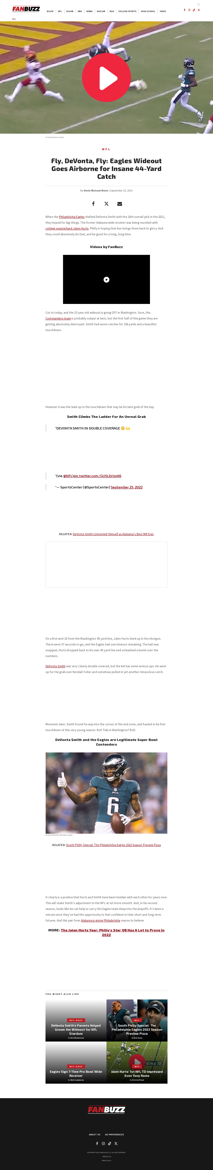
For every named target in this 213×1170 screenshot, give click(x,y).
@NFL (67, 476)
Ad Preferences (114, 1134)
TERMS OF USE (106, 1157)
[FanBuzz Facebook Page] (184, 10)
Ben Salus (138, 1038)
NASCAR (101, 11)
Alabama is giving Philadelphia (100, 920)
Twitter (61, 137)
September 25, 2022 (127, 487)
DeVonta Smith (55, 666)
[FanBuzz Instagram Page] (189, 10)
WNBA (89, 11)
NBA (80, 11)
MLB (112, 11)
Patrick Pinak (138, 1080)
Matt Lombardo (77, 1080)
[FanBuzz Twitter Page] (199, 10)
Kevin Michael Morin (96, 190)
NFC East (76, 1020)
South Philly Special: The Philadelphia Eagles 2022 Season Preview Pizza (113, 845)
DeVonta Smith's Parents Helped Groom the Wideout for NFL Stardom (76, 1029)
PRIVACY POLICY (106, 1161)
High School (148, 11)
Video (163, 11)
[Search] (198, 4)
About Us (94, 1134)
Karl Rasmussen (77, 1038)
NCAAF (50, 11)
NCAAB (69, 11)
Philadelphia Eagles (72, 217)
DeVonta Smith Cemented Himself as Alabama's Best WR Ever (113, 534)
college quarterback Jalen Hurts (67, 228)
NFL (60, 11)
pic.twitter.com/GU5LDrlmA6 (97, 476)
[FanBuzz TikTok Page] (194, 10)
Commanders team (58, 318)
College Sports (127, 11)
